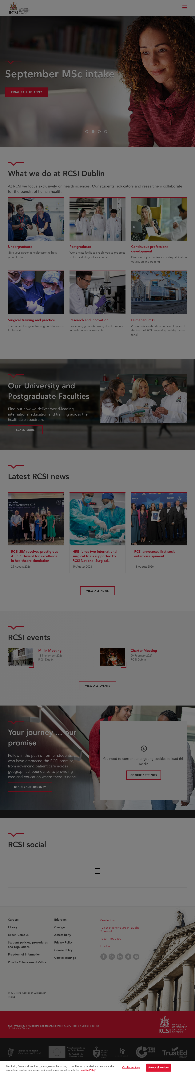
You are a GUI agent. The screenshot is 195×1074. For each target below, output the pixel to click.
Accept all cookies (158, 1067)
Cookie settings (131, 1067)
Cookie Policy (88, 1070)
